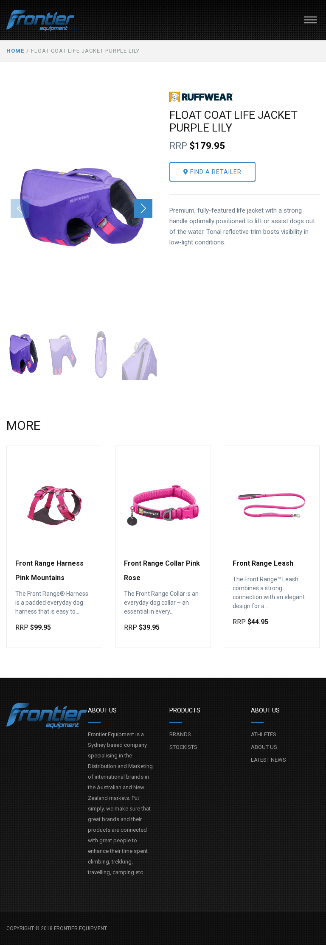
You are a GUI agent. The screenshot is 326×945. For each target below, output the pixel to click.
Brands (180, 734)
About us (264, 747)
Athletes (263, 734)
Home (15, 51)
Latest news (268, 760)
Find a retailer (215, 171)
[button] (310, 20)
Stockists (183, 747)
